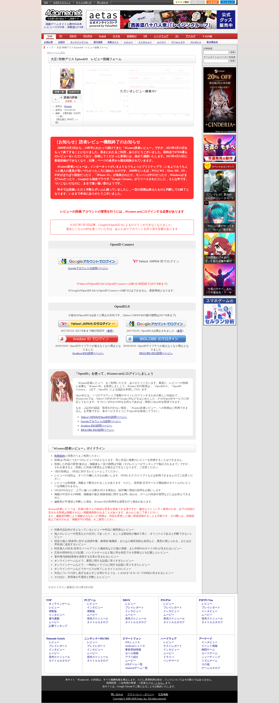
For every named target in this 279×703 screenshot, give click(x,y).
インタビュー (145, 42)
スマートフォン (132, 638)
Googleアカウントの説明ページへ (88, 268)
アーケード (205, 638)
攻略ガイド (113, 42)
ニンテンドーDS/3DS (96, 638)
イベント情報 (210, 645)
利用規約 (59, 455)
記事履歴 (212, 2)
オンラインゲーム (79, 42)
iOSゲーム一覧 (134, 664)
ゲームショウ (178, 42)
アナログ (190, 36)
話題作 (61, 42)
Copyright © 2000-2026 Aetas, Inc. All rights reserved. (139, 698)
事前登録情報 (133, 649)
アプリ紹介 (131, 656)
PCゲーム (90, 600)
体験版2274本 (75, 27)
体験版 (53, 611)
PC (61, 36)
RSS (46, 2)
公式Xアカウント (62, 2)
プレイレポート (134, 607)
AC (177, 36)
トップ (50, 47)
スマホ (116, 36)
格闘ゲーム (208, 649)
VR (145, 36)
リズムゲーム (210, 660)
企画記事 (48, 42)
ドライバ (168, 656)
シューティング (211, 656)
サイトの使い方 (84, 2)
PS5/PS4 (87, 36)
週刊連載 (98, 42)
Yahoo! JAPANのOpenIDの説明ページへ (104, 417)
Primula (68, 106)
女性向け (132, 36)
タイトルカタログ (97, 622)
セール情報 (131, 653)
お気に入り (197, 2)
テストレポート (172, 645)
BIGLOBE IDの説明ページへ (156, 353)
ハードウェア (161, 36)
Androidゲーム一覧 (136, 667)
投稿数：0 (70, 101)
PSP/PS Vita (206, 600)
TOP (49, 36)
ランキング (227, 2)
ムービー (161, 42)
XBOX (73, 36)
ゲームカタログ (211, 667)
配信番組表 (212, 42)
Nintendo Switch (55, 638)
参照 (110, 330)
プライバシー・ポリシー (140, 694)
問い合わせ (102, 2)
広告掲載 (163, 694)
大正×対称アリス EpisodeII (70, 47)
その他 (206, 664)
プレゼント (195, 42)
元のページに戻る (56, 52)
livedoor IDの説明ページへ (88, 353)
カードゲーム (210, 653)
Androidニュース (135, 645)
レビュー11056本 (54, 27)
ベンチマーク (171, 660)
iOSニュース (132, 642)
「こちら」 (159, 683)
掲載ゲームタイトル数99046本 (64, 24)
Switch (102, 36)
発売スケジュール (97, 618)
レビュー (128, 42)
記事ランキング (58, 625)
